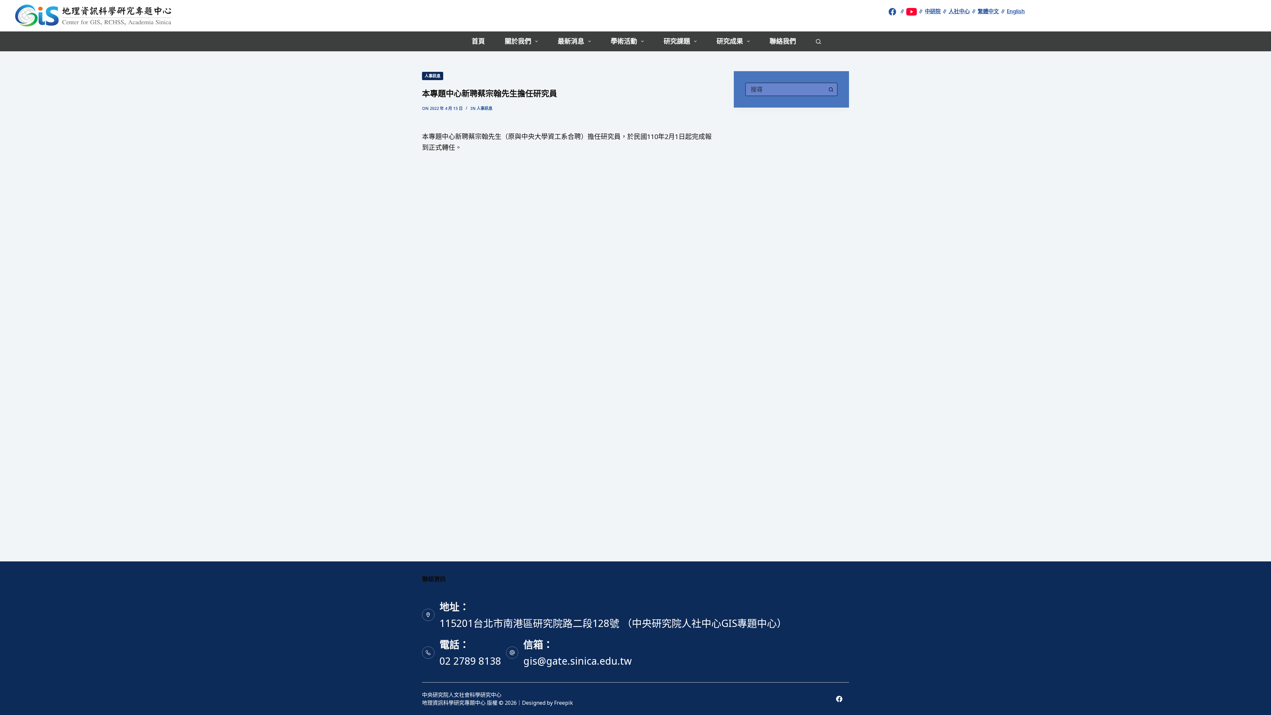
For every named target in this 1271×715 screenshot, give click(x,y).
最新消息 (571, 41)
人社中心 (959, 11)
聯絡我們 (783, 41)
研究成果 (730, 41)
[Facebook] (839, 699)
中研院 (933, 11)
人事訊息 (433, 76)
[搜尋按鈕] (830, 89)
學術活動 (624, 41)
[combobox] (785, 89)
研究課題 (677, 41)
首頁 (478, 41)
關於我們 (518, 41)
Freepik (563, 702)
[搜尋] (818, 41)
